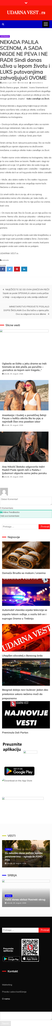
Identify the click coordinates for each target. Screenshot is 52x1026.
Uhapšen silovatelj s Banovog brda (22, 655)
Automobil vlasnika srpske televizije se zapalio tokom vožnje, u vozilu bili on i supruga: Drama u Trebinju (24, 614)
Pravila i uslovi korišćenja (14, 991)
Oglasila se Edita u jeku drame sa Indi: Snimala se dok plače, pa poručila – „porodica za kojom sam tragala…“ (24, 367)
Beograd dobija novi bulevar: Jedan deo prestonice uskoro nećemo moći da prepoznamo (25, 694)
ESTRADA (5, 36)
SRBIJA (8, 849)
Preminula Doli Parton (15, 732)
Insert (5, 1023)
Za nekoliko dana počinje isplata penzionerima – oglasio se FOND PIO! (24, 856)
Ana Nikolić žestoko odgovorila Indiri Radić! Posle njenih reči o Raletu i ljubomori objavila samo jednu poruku (24, 470)
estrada (5, 260)
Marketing (7, 984)
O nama (6, 998)
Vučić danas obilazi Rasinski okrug (25, 899)
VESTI (12, 835)
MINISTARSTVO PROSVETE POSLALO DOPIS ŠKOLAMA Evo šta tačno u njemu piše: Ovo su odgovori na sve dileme (26, 310)
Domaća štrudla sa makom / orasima (24, 573)
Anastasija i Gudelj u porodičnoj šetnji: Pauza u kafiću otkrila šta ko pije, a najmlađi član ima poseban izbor (24, 418)
